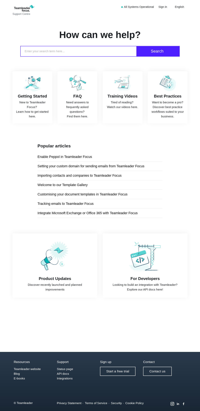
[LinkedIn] (178, 404)
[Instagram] (172, 404)
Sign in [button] (163, 6)
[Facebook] (183, 404)
